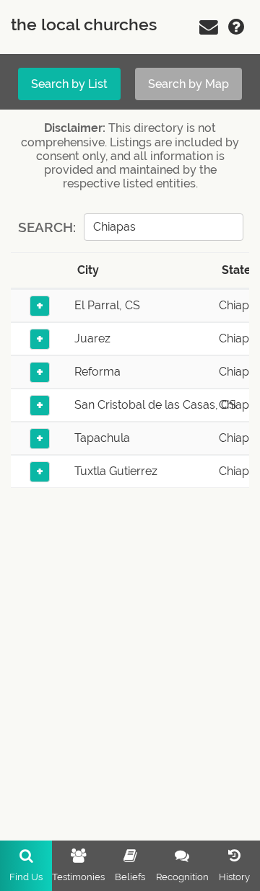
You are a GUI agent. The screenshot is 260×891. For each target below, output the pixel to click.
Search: (47, 227)
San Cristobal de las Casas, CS (155, 405)
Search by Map (188, 84)
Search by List (69, 84)
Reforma (97, 371)
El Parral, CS (107, 305)
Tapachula (102, 438)
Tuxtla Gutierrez (115, 471)
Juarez (92, 338)
